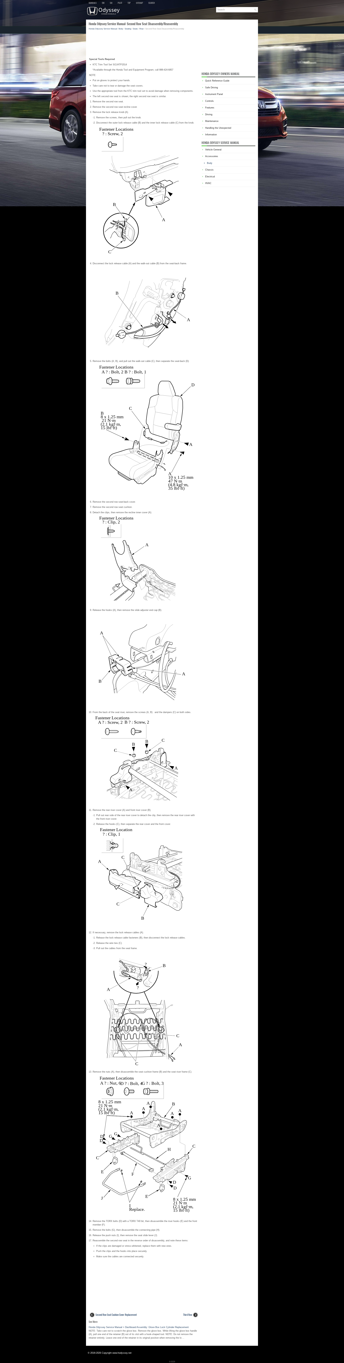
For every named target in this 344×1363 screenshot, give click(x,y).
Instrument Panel (214, 94)
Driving (208, 114)
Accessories (211, 156)
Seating (128, 29)
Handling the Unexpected (218, 128)
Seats (135, 29)
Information (211, 134)
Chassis (209, 169)
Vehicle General (213, 149)
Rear (141, 29)
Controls (209, 101)
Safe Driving (211, 87)
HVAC (208, 183)
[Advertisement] (144, 42)
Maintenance (211, 121)
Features (209, 107)
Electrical (210, 176)
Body (121, 29)
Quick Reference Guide (217, 80)
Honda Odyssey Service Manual (103, 29)
